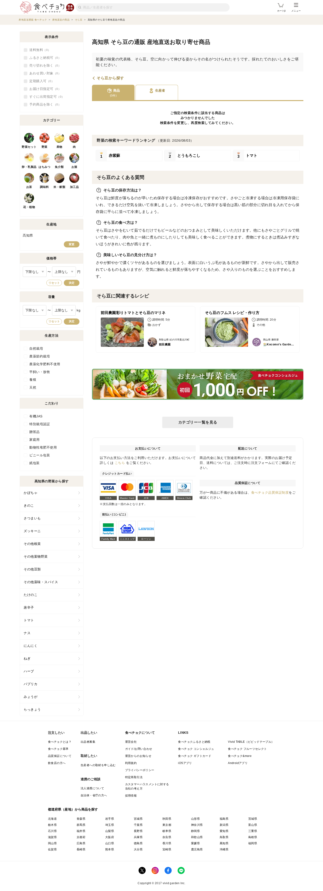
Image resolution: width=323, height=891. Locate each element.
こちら (120, 463)
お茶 (29, 187)
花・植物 (29, 207)
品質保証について (59, 756)
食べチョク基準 (58, 749)
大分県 (138, 849)
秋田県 (166, 818)
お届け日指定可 (43, 89)
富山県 (252, 825)
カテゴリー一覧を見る (197, 422)
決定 (71, 282)
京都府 (81, 837)
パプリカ (30, 684)
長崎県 (81, 849)
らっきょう (32, 709)
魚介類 (59, 167)
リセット (54, 282)
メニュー (296, 10)
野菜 (45, 146)
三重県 (252, 831)
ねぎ (27, 658)
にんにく (30, 646)
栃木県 (52, 825)
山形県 (195, 818)
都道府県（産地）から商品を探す (73, 809)
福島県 (224, 818)
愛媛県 (195, 843)
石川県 (52, 831)
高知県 (224, 843)
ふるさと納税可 (43, 57)
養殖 (32, 380)
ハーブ (29, 671)
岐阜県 (166, 831)
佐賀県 (52, 849)
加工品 (74, 187)
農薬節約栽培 (39, 356)
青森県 (81, 818)
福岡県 (252, 843)
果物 (59, 146)
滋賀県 (52, 837)
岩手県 (109, 818)
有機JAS (36, 416)
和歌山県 (197, 837)
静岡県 (195, 831)
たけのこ (30, 595)
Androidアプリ (238, 763)
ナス (27, 633)
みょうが (30, 697)
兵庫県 (138, 837)
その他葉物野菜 (36, 556)
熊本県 (109, 849)
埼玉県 (109, 825)
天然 (32, 387)
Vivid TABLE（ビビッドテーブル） (251, 741)
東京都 (166, 825)
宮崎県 (166, 849)
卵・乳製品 (29, 167)
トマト (29, 620)
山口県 (109, 843)
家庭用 (34, 439)
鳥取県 (224, 837)
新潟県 (224, 825)
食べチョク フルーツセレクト (247, 749)
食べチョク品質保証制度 (270, 492)
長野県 (138, 831)
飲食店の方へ (56, 763)
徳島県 (138, 843)
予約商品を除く (43, 104)
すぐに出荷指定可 (45, 96)
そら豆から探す (110, 78)
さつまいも (32, 518)
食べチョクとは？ (59, 741)
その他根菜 (32, 544)
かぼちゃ (30, 493)
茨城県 (252, 818)
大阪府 (109, 837)
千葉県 (138, 825)
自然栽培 (36, 348)
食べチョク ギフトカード (194, 756)
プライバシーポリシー (139, 770)
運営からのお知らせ (138, 756)
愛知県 (224, 831)
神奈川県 (197, 825)
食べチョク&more (240, 756)
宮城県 (138, 818)
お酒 (74, 167)
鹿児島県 (197, 849)
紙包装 (34, 463)
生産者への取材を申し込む (98, 765)
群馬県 (81, 825)
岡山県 (52, 843)
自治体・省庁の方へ (94, 795)
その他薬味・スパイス (41, 582)
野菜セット (29, 146)
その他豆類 (32, 569)
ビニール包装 (39, 455)
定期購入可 (40, 81)
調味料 (44, 187)
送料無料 (38, 50)
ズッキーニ (32, 531)
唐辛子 (29, 607)
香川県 (166, 843)
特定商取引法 (134, 777)
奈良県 (166, 837)
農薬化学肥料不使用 (44, 364)
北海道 (52, 818)
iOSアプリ (185, 763)
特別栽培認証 (39, 424)
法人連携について (92, 788)
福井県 (81, 831)
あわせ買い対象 (43, 73)
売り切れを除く (43, 65)
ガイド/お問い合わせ (138, 749)
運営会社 (131, 741)
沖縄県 (224, 849)
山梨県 (109, 831)
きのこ (29, 505)
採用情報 (131, 795)
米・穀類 (59, 187)
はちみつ (44, 167)
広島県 (81, 843)
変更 (71, 244)
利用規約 (131, 763)
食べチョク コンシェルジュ (196, 749)
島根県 (252, 837)
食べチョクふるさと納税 (194, 741)
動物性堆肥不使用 (43, 447)
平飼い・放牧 (39, 372)
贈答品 (34, 432)
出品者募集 (88, 741)
